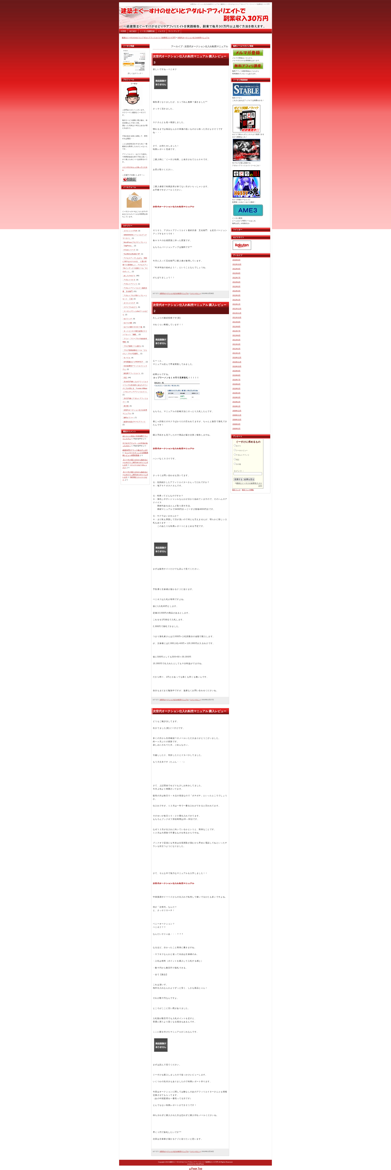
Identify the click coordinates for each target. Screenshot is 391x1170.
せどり (238, 446)
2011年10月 (236, 317)
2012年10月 (236, 264)
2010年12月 (236, 357)
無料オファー (129, 417)
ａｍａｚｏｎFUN (130, 231)
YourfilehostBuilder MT (132, 254)
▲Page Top (195, 1168)
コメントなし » (195, 293)
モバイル (127, 358)
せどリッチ (128, 319)
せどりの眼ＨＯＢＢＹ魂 (133, 327)
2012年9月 (236, 269)
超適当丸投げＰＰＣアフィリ (134, 422)
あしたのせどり (129, 276)
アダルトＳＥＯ (129, 280)
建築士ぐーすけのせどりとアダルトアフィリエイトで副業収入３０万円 (149, 38)
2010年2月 (236, 402)
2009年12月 (236, 411)
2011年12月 (236, 309)
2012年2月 (236, 300)
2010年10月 (236, 366)
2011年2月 (236, 349)
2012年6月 (236, 282)
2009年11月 (236, 415)
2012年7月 (236, 278)
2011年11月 (236, 313)
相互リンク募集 (248, 490)
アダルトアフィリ (130, 284)
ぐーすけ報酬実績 (147, 31)
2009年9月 (236, 424)
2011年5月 (236, 340)
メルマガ (161, 31)
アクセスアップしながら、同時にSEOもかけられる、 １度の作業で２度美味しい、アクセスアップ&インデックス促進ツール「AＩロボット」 (135, 264)
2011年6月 (236, 335)
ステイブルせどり (130, 307)
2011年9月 (236, 322)
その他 (238, 464)
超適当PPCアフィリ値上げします (135, 450)
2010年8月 (236, 375)
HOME (123, 31)
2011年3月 (236, 344)
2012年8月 (236, 273)
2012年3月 (236, 295)
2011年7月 (236, 331)
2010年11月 (236, 362)
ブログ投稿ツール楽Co (132, 346)
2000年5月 (236, 428)
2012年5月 (236, 286)
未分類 (126, 406)
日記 (125, 377)
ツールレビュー (242, 450)
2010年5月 (236, 388)
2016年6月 (236, 260)
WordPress (200, 1164)
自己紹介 (133, 31)
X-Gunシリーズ (129, 250)
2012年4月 (236, 291)
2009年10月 (236, 419)
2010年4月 (236, 393)
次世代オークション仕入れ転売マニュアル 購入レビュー (189, 711)
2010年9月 (236, 371)
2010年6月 (236, 384)
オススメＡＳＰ (129, 303)
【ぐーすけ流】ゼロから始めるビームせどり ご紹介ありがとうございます (135, 462)
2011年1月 (236, 353)
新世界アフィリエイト (132, 373)
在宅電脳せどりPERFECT (134, 362)
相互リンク (236, 490)
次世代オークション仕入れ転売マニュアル (193, 38)
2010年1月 (236, 406)
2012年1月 (236, 304)
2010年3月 (236, 397)
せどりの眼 (128, 323)
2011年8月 (236, 326)
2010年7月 (236, 380)
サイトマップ (173, 31)
